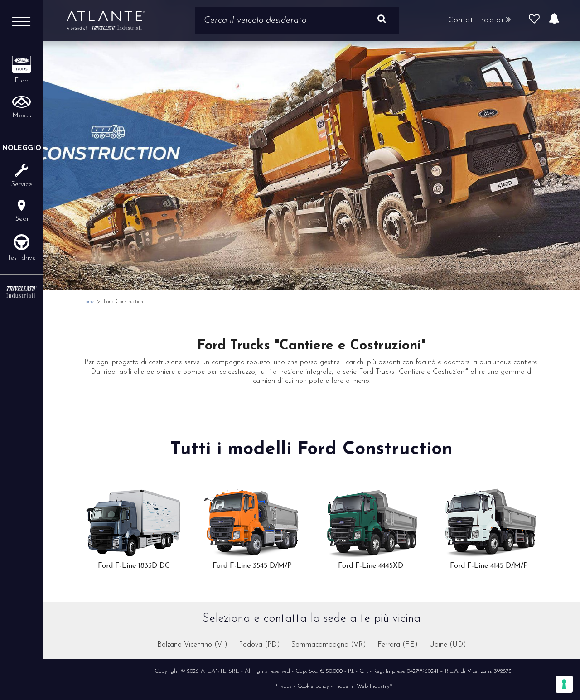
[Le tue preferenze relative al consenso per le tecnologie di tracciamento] (564, 684)
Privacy (283, 687)
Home (88, 301)
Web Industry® (374, 687)
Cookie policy (313, 687)
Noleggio (21, 148)
